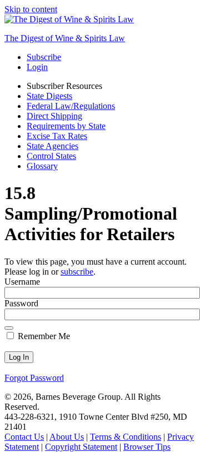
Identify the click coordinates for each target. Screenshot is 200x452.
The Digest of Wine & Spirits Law (64, 38)
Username (22, 281)
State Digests (49, 96)
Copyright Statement (81, 446)
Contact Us (24, 436)
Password (21, 303)
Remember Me (43, 336)
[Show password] (8, 328)
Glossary (42, 166)
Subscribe (44, 57)
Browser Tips (147, 446)
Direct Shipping (54, 116)
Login (37, 67)
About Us (66, 436)
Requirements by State (66, 126)
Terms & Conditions (125, 436)
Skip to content (30, 9)
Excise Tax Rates (57, 136)
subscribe (77, 271)
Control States (51, 156)
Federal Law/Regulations (71, 106)
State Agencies (52, 146)
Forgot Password (34, 378)
